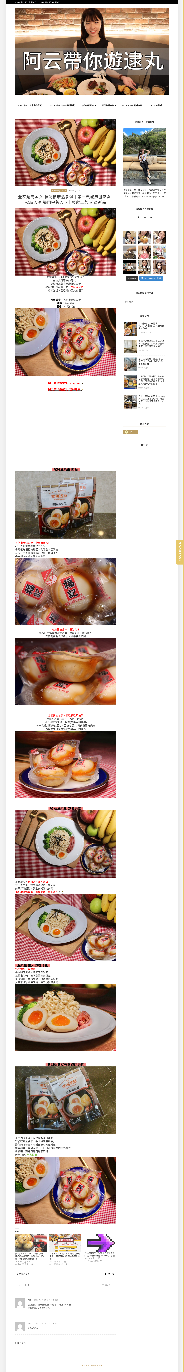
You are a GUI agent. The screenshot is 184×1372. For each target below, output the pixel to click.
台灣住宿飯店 (88, 105)
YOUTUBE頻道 (155, 105)
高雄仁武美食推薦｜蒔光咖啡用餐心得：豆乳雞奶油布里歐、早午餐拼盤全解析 (151, 343)
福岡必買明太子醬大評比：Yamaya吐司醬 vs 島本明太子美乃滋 (151, 326)
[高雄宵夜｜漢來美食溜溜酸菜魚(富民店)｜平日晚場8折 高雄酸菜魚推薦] (65, 1243)
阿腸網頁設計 (96, 1366)
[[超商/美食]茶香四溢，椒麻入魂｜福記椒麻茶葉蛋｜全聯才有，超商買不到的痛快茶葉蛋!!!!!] (31, 1243)
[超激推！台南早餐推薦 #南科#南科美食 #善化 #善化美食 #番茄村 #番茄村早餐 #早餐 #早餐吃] (144, 237)
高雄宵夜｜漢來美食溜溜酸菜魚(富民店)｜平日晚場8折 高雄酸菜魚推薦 (64, 1256)
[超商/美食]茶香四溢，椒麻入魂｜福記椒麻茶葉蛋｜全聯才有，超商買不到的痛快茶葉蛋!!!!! (30, 1256)
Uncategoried (59, 191)
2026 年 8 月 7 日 (144, 368)
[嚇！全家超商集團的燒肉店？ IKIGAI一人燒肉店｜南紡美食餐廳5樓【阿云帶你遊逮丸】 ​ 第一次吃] (129, 267)
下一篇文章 (106, 1285)
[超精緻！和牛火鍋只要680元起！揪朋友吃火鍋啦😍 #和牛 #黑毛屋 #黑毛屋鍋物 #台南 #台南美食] (144, 252)
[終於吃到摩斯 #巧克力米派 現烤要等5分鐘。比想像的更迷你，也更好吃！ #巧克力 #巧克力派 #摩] (159, 267)
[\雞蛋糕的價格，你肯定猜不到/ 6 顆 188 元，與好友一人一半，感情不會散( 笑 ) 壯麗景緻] (129, 237)
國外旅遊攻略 (108, 105)
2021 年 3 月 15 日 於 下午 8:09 (46, 1300)
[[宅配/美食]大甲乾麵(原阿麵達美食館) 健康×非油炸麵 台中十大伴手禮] (99, 1243)
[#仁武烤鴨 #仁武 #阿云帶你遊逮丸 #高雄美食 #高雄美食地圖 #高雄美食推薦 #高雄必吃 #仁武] (159, 252)
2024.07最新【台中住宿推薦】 (26, 2)
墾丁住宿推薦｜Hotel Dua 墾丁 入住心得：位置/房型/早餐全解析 (151, 361)
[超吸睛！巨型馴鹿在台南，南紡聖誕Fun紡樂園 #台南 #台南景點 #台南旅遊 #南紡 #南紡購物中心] (159, 237)
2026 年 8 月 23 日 (144, 333)
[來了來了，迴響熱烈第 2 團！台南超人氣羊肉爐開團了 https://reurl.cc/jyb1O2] (129, 252)
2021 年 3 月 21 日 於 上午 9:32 (46, 1323)
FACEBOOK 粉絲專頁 (132, 105)
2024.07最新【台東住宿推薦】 (50, 2)
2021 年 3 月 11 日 (74, 191)
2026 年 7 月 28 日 (144, 388)
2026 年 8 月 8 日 (144, 350)
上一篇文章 (25, 1285)
